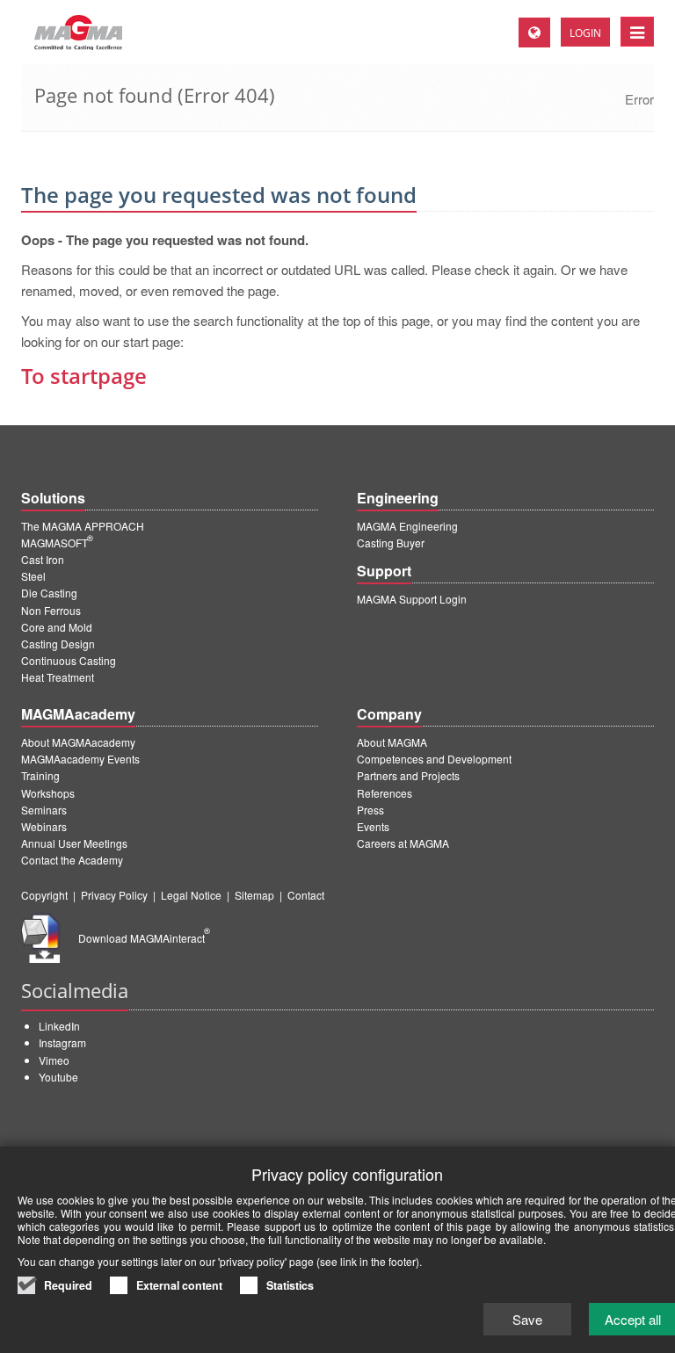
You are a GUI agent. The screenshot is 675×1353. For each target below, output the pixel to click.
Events (373, 826)
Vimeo (54, 1060)
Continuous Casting (68, 660)
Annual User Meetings (74, 843)
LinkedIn (59, 1025)
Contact (305, 894)
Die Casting (49, 592)
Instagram (62, 1042)
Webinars (44, 826)
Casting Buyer (391, 542)
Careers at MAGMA (403, 843)
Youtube (58, 1076)
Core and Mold (56, 626)
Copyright (44, 894)
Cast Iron (42, 559)
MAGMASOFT (57, 542)
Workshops (48, 792)
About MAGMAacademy (78, 741)
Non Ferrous (51, 610)
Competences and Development (434, 758)
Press (370, 809)
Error (639, 99)
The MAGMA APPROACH (82, 525)
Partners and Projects (408, 775)
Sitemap (254, 894)
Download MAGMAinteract (144, 937)
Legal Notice (191, 894)
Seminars (44, 809)
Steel (33, 575)
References (384, 792)
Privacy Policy (114, 894)
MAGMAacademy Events (80, 758)
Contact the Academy (72, 859)
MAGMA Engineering (407, 525)
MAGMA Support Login (412, 598)
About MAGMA (392, 741)
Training (40, 775)
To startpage (84, 375)
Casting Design (58, 643)
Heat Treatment (57, 676)
